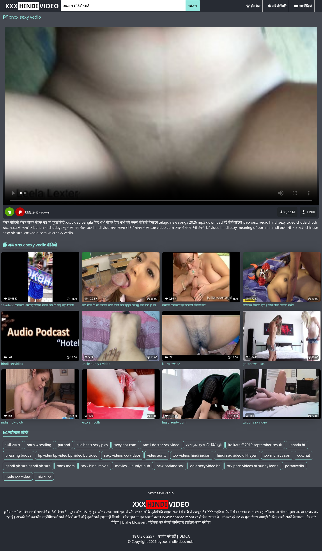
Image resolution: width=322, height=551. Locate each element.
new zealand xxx (170, 465)
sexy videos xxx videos (122, 455)
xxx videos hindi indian (191, 455)
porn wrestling (39, 444)
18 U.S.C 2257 (143, 536)
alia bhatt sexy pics (92, 444)
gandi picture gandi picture (28, 465)
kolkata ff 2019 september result (255, 444)
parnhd (64, 444)
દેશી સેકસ (12, 444)
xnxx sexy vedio (161, 493)
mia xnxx (44, 476)
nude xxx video (17, 476)
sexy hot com (125, 444)
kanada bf (297, 444)
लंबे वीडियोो (279, 6)
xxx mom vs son (277, 455)
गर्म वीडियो (305, 6)
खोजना (192, 5)
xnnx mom (66, 465)
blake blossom (134, 522)
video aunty (156, 455)
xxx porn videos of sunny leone (252, 465)
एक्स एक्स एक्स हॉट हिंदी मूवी (204, 444)
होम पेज (255, 6)
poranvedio (294, 465)
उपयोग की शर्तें (167, 536)
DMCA (184, 536)
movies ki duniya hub (132, 465)
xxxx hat (303, 455)
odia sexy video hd (205, 465)
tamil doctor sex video (161, 444)
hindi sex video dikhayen (237, 455)
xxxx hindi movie (94, 465)
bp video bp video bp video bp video (67, 455)
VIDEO (32, 6)
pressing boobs (18, 455)
